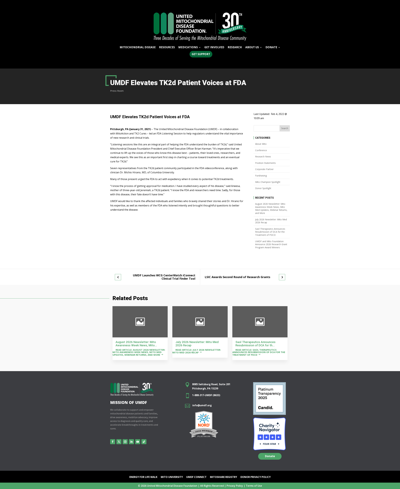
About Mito (261, 143)
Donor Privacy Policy (255, 477)
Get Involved (214, 47)
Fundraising (261, 175)
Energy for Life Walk (143, 477)
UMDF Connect (196, 477)
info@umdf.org (202, 405)
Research (235, 47)
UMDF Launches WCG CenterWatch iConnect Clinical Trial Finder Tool (164, 277)
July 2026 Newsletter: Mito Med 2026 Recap (271, 221)
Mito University (172, 477)
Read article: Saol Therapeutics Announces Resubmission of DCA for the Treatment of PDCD (258, 352)
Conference (261, 150)
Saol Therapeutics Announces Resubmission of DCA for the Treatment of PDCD (270, 231)
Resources (167, 47)
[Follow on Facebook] (112, 441)
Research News (263, 156)
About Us (252, 47)
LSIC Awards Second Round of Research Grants (237, 277)
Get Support (201, 54)
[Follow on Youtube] (137, 441)
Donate (270, 456)
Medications (188, 47)
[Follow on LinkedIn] (131, 441)
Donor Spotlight (263, 188)
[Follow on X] (118, 441)
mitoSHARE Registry (223, 477)
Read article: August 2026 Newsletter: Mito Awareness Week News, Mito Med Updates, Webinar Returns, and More (138, 352)
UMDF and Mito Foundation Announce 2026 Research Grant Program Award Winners (271, 244)
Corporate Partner (264, 169)
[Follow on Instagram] (125, 441)
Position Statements (265, 162)
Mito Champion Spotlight (267, 181)
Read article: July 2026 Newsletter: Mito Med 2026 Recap (196, 351)
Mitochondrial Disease (138, 47)
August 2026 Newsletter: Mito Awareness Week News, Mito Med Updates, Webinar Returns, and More (271, 208)
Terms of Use (254, 485)
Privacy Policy (235, 485)
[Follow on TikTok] (143, 441)
